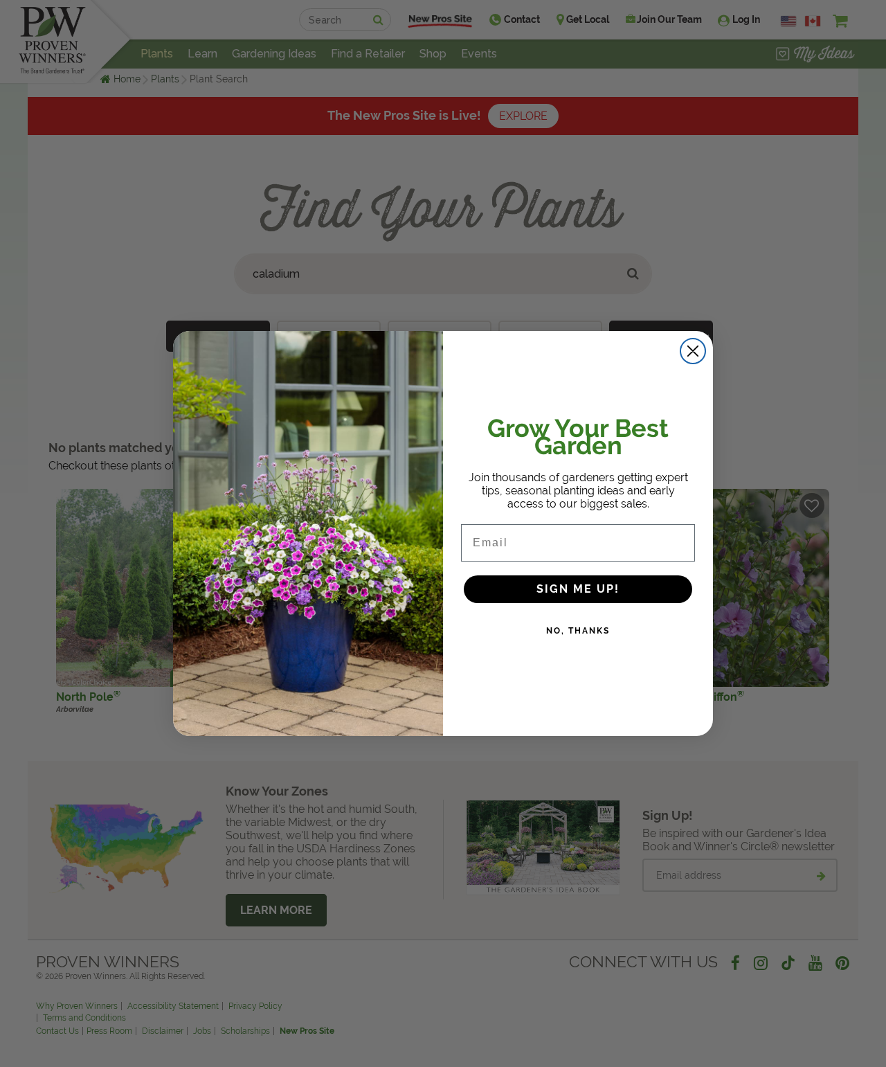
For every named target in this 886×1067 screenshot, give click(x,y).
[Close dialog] (693, 351)
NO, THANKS (578, 631)
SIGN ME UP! (578, 588)
